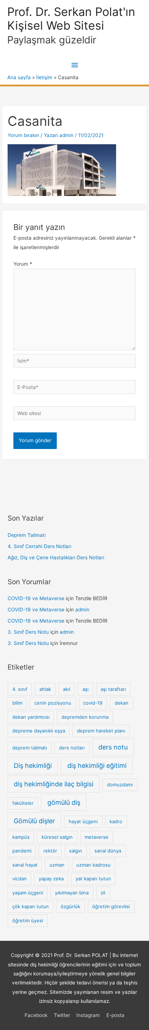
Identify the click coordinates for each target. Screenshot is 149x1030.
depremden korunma (84, 717)
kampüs (21, 837)
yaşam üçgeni (27, 893)
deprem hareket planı (101, 731)
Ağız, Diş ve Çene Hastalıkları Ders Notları (56, 557)
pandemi (21, 851)
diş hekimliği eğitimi (97, 765)
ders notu (113, 747)
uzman (57, 865)
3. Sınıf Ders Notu (28, 632)
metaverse (96, 837)
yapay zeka (51, 878)
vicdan (19, 878)
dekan (121, 703)
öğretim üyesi (27, 920)
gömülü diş (63, 802)
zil (103, 893)
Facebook (36, 1015)
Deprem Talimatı (27, 535)
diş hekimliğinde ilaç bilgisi (53, 784)
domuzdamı (120, 784)
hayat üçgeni (83, 821)
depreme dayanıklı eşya (38, 731)
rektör (50, 851)
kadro (116, 821)
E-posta (115, 1015)
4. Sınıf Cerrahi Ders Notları (39, 546)
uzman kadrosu (93, 865)
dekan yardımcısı (31, 717)
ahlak (45, 689)
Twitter (62, 1015)
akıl (66, 689)
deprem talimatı (29, 748)
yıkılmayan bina (72, 893)
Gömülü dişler (34, 821)
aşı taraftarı (113, 689)
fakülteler (23, 803)
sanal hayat (25, 865)
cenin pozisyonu (52, 703)
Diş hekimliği (33, 765)
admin (82, 609)
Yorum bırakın (23, 135)
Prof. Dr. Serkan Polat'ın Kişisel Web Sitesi (71, 19)
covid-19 (92, 703)
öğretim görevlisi (111, 906)
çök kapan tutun (30, 906)
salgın (75, 851)
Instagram (88, 1015)
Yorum (22, 264)
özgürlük (70, 906)
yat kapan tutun (93, 878)
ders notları (72, 748)
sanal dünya (107, 851)
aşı (85, 689)
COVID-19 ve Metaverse (36, 598)
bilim (17, 703)
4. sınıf (19, 689)
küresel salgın (57, 837)
